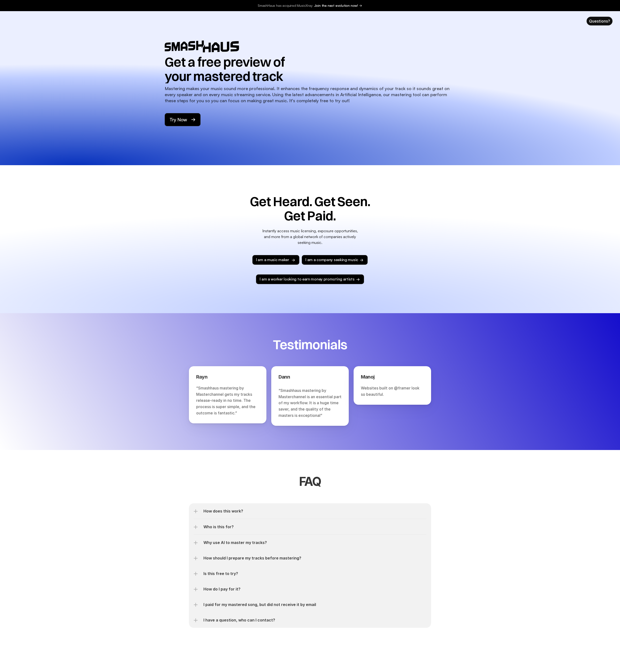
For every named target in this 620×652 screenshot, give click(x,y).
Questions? (599, 21)
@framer (402, 388)
